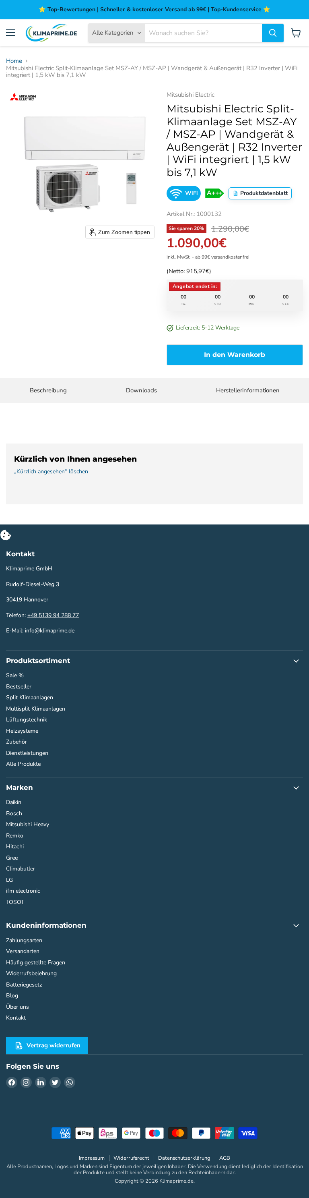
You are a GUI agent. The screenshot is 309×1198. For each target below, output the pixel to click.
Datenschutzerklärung (184, 1158)
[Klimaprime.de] (51, 32)
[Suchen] (273, 33)
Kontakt (16, 1018)
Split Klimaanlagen (29, 697)
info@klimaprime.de (49, 630)
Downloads (141, 390)
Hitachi (15, 846)
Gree (12, 858)
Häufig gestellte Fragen (35, 962)
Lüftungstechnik (26, 719)
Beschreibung (48, 390)
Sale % (15, 675)
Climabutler (20, 869)
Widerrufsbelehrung (31, 973)
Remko (14, 835)
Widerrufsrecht (131, 1158)
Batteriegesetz (24, 985)
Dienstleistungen (27, 753)
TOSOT (15, 902)
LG (9, 880)
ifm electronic (23, 891)
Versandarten (22, 951)
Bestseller (18, 686)
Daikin (13, 802)
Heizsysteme (22, 731)
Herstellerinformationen (248, 390)
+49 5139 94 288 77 (53, 615)
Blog (12, 995)
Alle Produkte (23, 764)
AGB (224, 1158)
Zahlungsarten (24, 940)
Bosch (14, 813)
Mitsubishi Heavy (27, 824)
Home (14, 61)
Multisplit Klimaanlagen (35, 709)
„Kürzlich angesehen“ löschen (51, 471)
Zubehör (16, 742)
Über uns (17, 1007)
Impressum (92, 1158)
